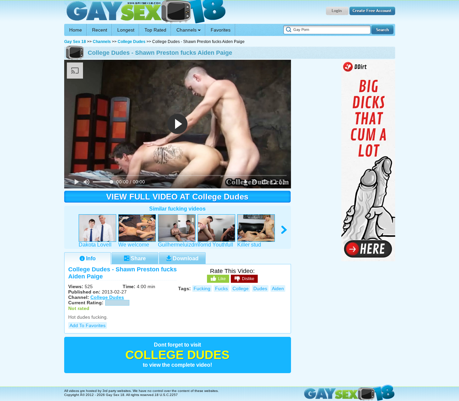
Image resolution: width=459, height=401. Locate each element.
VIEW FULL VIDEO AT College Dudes (177, 196)
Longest (125, 30)
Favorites (221, 30)
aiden (278, 288)
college (241, 288)
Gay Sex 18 (145, 12)
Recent (99, 30)
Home (75, 30)
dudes (260, 288)
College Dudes (131, 41)
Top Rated (155, 30)
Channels (102, 41)
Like (222, 278)
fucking (202, 288)
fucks (221, 288)
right (284, 230)
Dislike (248, 278)
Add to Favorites (88, 325)
